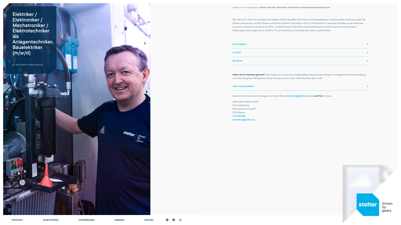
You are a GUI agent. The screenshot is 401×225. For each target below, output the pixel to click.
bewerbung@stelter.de (298, 96)
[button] (301, 44)
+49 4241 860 (239, 116)
